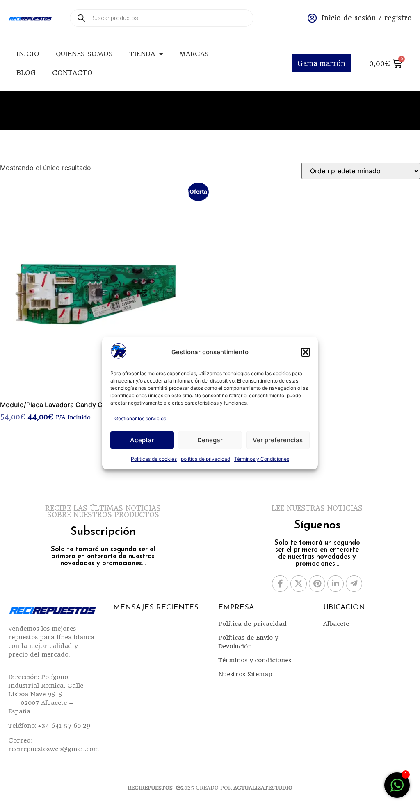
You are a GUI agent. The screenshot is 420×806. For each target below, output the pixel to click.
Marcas (194, 54)
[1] (397, 789)
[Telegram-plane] (354, 583)
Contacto (72, 73)
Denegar (210, 440)
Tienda (142, 54)
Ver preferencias (278, 440)
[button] (305, 352)
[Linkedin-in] (335, 583)
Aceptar (142, 440)
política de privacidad (205, 459)
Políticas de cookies (154, 459)
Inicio (27, 54)
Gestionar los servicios (140, 418)
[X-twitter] (298, 583)
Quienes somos (84, 54)
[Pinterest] (317, 583)
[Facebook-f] (280, 583)
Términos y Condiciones (261, 459)
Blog (26, 73)
